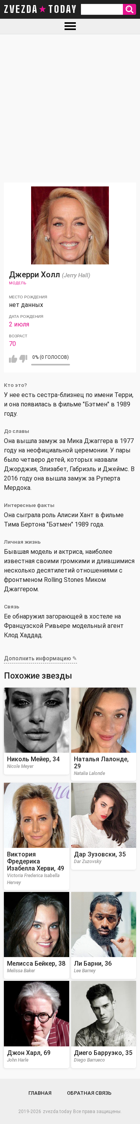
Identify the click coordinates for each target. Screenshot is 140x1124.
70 (12, 343)
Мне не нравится (23, 359)
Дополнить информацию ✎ (40, 658)
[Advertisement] (70, 108)
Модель (17, 283)
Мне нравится (13, 359)
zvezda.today (57, 1111)
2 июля (19, 324)
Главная (39, 1093)
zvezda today (40, 9)
